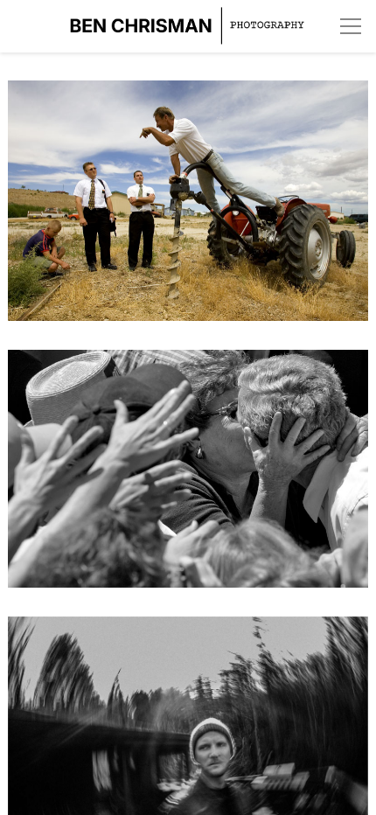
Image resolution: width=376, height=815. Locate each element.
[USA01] (188, 479)
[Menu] (350, 26)
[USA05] (188, 211)
